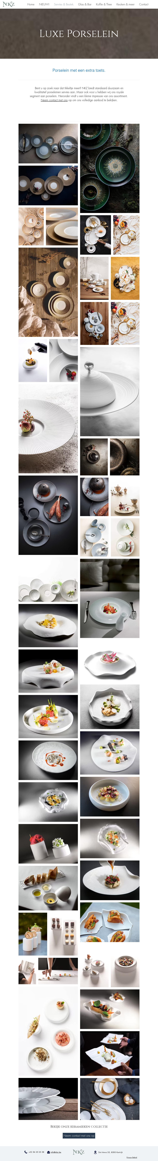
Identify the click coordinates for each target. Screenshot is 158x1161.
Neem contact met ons (54, 100)
